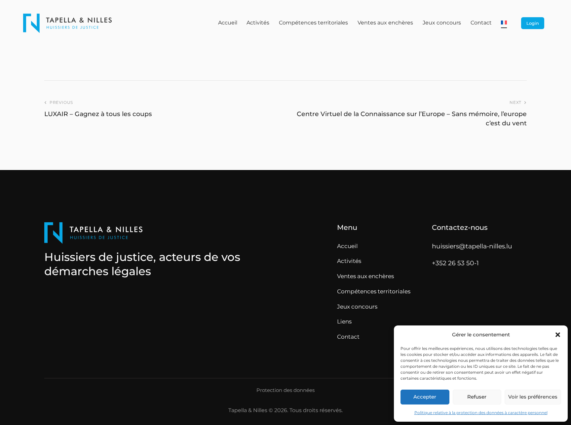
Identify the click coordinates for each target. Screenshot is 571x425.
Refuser (476, 397)
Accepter (424, 397)
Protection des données (285, 390)
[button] (557, 334)
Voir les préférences (532, 397)
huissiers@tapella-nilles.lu (472, 246)
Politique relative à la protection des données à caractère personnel (481, 412)
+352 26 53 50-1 (455, 263)
